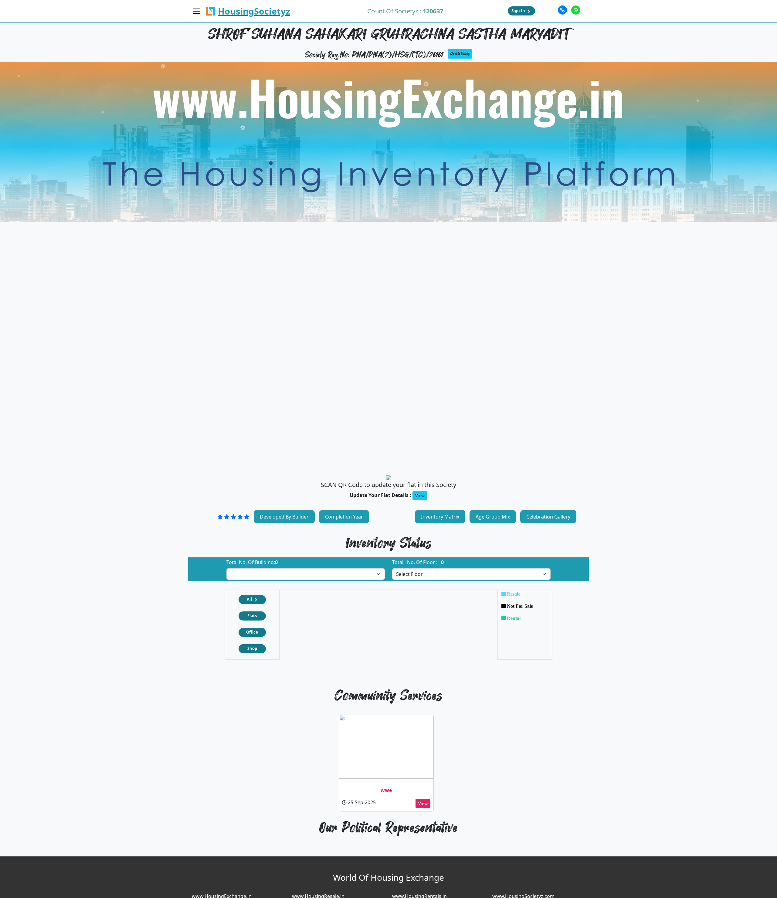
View (420, 495)
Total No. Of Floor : (418, 562)
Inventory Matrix (440, 516)
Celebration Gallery (548, 516)
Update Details (460, 53)
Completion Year (344, 516)
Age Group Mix (493, 516)
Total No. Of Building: (252, 562)
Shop (252, 648)
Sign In (518, 10)
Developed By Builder (284, 516)
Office (252, 632)
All (249, 599)
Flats (252, 615)
